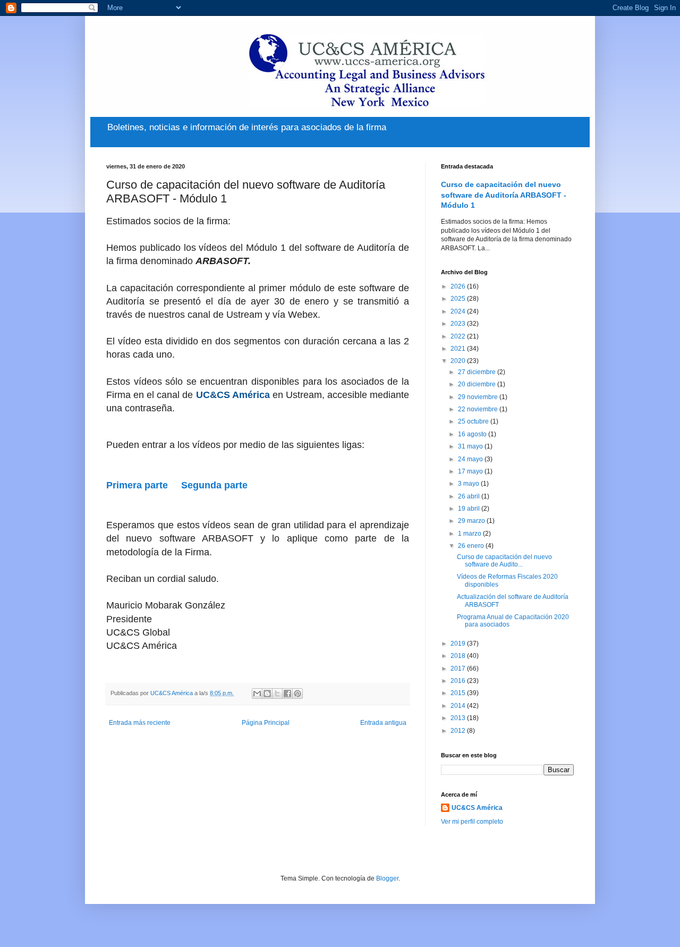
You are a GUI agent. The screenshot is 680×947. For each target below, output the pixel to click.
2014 (458, 705)
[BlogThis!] (267, 693)
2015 (458, 693)
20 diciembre (477, 384)
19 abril (469, 508)
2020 (458, 361)
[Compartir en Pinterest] (297, 693)
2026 (458, 286)
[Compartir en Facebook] (287, 693)
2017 (458, 668)
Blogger (387, 878)
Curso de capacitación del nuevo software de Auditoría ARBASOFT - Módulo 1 (503, 194)
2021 (458, 348)
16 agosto (473, 434)
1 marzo (470, 533)
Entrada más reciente (140, 722)
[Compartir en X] (277, 693)
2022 (458, 336)
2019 (458, 643)
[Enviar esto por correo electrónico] (257, 693)
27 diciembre (477, 372)
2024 (458, 311)
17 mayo (471, 471)
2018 (458, 655)
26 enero (472, 545)
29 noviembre (478, 397)
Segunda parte (214, 485)
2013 (458, 718)
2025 (458, 298)
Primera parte (137, 485)
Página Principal (266, 722)
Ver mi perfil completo (472, 821)
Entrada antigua (383, 722)
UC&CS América (477, 807)
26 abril (469, 496)
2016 (458, 680)
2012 (458, 730)
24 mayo (471, 459)
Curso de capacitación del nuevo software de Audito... (504, 560)
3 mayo (469, 483)
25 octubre (474, 421)
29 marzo (472, 521)
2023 (458, 323)
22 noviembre (478, 409)
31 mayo (471, 446)
